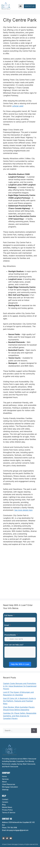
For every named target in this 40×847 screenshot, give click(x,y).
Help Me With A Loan (20, 664)
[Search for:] (17, 730)
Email (6, 625)
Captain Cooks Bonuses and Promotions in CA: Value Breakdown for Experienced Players (19, 686)
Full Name (8, 615)
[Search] (34, 730)
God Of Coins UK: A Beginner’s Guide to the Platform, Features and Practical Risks (19, 701)
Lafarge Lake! (17, 106)
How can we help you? (13, 645)
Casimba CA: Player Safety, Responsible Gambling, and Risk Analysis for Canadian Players (19, 715)
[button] (20, 6)
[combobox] (7, 639)
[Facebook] (3, 838)
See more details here (23, 510)
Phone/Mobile (10, 635)
